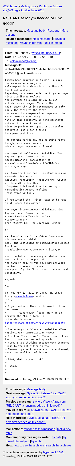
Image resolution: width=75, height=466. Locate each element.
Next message (42, 38)
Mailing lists (28, 6)
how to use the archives (29, 445)
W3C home (10, 6)
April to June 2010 (32, 10)
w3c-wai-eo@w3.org (23, 61)
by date (56, 437)
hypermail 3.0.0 (53, 452)
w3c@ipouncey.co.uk (46, 52)
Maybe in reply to (31, 42)
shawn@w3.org (24, 296)
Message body (36, 30)
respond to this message (39, 429)
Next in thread (53, 42)
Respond (53, 30)
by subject (22, 441)
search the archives (58, 445)
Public (43, 6)
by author (37, 441)
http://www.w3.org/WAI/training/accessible (35, 322)
